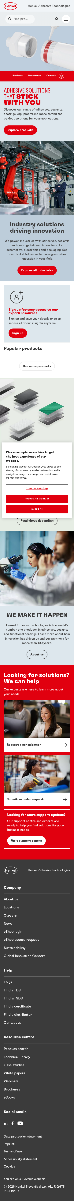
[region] (37, 480)
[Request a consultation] (37, 726)
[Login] (56, 19)
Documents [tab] (34, 75)
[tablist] (34, 76)
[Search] (11, 19)
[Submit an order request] (37, 781)
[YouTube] (20, 1123)
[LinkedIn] (6, 1123)
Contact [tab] (51, 75)
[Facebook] (12, 1123)
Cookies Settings (37, 488)
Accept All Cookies (37, 499)
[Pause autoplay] (61, 76)
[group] (37, 83)
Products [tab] (18, 75)
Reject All (37, 509)
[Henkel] (10, 870)
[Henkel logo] (11, 6)
